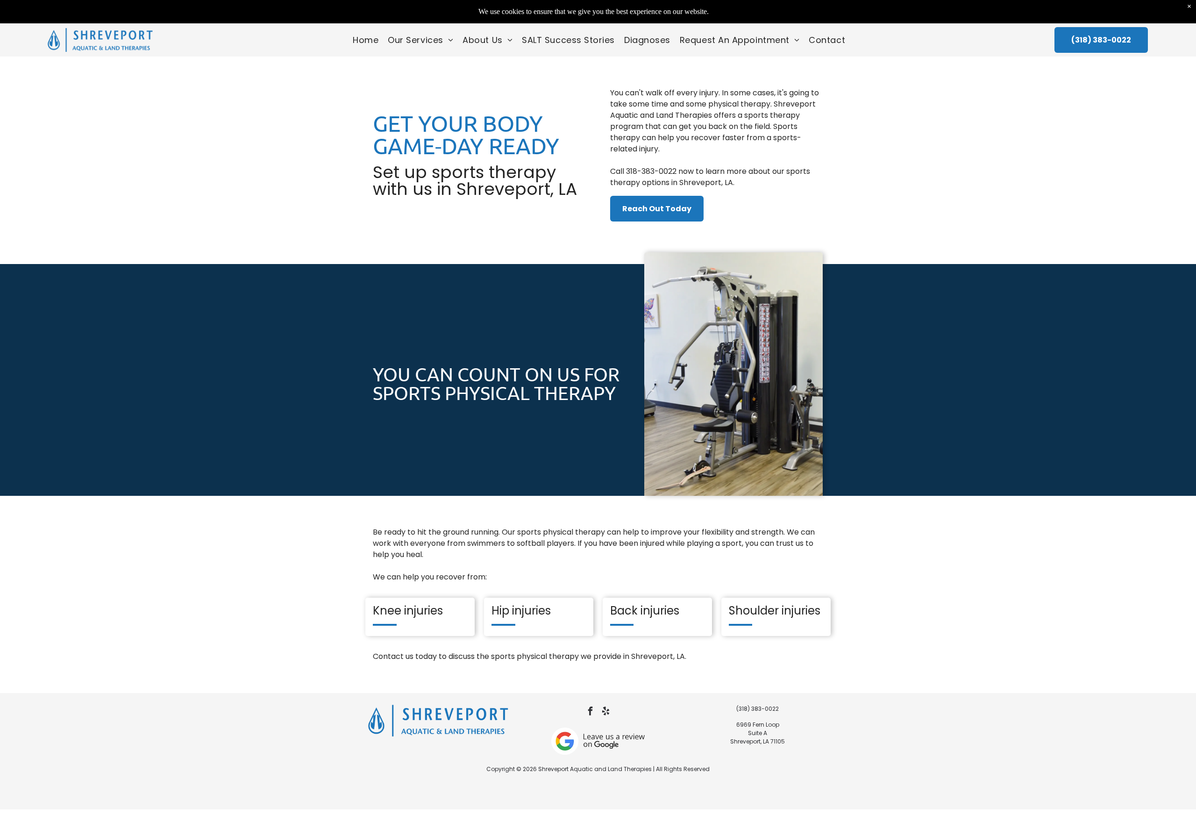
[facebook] (590, 712)
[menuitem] (365, 40)
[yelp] (605, 712)
